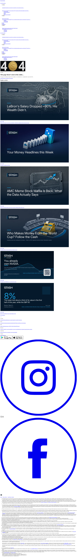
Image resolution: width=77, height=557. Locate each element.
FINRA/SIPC (22, 543)
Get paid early (6, 50)
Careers (3, 335)
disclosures (12, 547)
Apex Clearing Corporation (44, 543)
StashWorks (3, 24)
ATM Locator (6, 21)
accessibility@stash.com (34, 548)
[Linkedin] (3, 417)
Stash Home (2, 78)
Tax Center (5, 30)
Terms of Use (15, 539)
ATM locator (18, 326)
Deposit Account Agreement (52, 502)
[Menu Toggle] (5, 3)
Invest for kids (6, 11)
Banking (5, 20)
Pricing (3, 23)
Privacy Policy (20, 539)
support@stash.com (7, 552)
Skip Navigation (2, 0)
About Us (5, 29)
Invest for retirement (7, 12)
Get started (3, 3)
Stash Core (10, 332)
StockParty (5, 31)
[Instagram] (38, 415)
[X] (1, 417)
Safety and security (3, 332)
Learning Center (2, 329)
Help (16, 332)
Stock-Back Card (7, 326)
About (1, 335)
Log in (1, 3)
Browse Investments (10, 78)
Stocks (5, 13)
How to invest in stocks (14, 329)
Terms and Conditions (17, 506)
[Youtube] (1, 495)
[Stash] (38, 2)
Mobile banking (2, 326)
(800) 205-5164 (13, 552)
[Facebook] (38, 493)
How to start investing (8, 329)
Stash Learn (5, 78)
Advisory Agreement (44, 502)
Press (5, 335)
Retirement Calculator (21, 329)
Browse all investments (7, 14)
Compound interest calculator (28, 329)
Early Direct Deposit (13, 326)
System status (14, 332)
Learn (3, 22)
